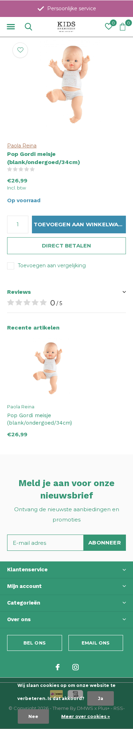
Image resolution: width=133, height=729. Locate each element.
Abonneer (104, 542)
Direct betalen (67, 245)
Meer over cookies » (85, 716)
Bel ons (34, 643)
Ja (100, 698)
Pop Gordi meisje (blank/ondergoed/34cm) (39, 419)
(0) (40, 169)
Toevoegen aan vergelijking (52, 265)
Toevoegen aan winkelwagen (80, 224)
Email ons (96, 643)
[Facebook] (58, 667)
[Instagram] (75, 667)
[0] (122, 26)
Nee (33, 716)
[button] (10, 27)
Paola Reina (22, 145)
